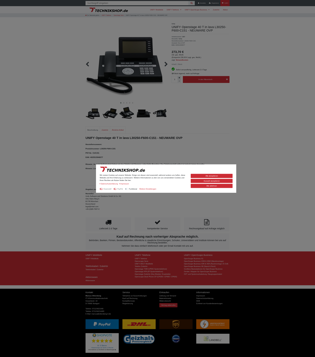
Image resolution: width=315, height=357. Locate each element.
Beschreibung (92, 130)
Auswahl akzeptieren (212, 181)
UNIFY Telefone (173, 10)
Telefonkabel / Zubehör (94, 269)
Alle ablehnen (211, 186)
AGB (198, 301)
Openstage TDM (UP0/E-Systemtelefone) (151, 269)
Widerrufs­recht (165, 301)
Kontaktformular (128, 301)
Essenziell (107, 189)
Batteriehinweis (165, 298)
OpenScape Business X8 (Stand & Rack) (200, 266)
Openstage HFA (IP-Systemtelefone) (149, 271)
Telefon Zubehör (141, 266)
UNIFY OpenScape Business (196, 10)
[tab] (93, 130)
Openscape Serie (141, 261)
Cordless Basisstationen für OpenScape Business (203, 269)
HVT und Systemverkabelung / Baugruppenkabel (203, 274)
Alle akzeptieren (211, 176)
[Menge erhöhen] (179, 77)
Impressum (200, 296)
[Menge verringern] (179, 81)
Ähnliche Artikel (118, 130)
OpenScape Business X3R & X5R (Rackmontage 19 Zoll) (206, 264)
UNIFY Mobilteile (156, 10)
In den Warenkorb (205, 79)
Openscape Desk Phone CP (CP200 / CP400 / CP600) (156, 277)
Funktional (133, 189)
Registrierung (127, 303)
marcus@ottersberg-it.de (101, 314)
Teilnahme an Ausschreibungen (134, 296)
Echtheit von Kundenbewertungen (209, 303)
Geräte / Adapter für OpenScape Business (200, 271)
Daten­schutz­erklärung (204, 298)
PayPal (120, 189)
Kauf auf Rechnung (129, 298)
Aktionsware (90, 280)
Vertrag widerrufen (168, 305)
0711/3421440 (97, 309)
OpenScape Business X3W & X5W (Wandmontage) (204, 261)
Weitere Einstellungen (147, 189)
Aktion (225, 10)
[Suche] (191, 3)
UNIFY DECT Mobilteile (144, 264)
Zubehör (216, 10)
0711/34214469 (98, 311)
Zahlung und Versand (167, 296)
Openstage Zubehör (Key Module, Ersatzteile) (153, 274)
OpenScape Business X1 (193, 259)
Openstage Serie (118, 15)
